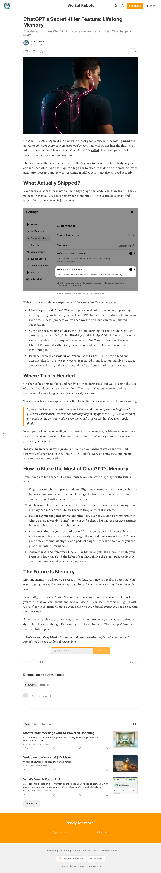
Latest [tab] (35, 724)
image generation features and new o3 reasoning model (80, 170)
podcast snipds (86, 541)
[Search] (115, 6)
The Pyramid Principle (102, 340)
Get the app (96, 858)
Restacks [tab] (44, 684)
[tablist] (36, 685)
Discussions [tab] (47, 724)
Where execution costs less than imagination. (47, 761)
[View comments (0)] (34, 51)
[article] (80, 740)
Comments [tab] (30, 684)
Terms (95, 850)
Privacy (86, 850)
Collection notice (108, 850)
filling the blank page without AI (114, 556)
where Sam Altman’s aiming (118, 401)
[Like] (26, 51)
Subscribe (135, 5)
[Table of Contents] (3, 436)
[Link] (18, 182)
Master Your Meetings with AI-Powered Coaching (59, 733)
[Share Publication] (122, 6)
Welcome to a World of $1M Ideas (47, 757)
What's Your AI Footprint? (41, 779)
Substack (65, 866)
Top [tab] (27, 724)
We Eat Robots (38, 41)
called (95, 150)
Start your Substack (72, 858)
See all (29, 803)
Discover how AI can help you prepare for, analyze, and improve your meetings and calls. (60, 739)
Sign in (151, 5)
